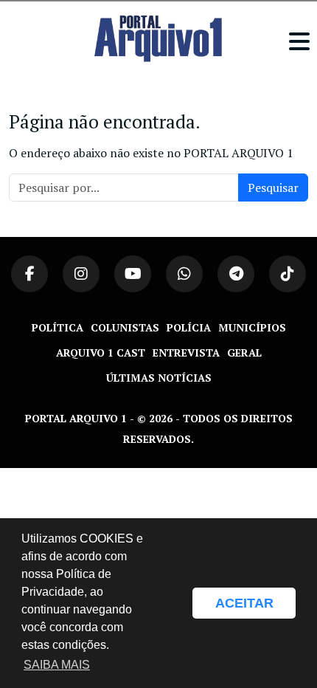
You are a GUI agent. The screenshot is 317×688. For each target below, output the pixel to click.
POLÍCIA (189, 327)
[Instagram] (81, 273)
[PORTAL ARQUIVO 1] (158, 38)
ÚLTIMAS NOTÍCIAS (159, 378)
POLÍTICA (57, 327)
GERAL (244, 352)
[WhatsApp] (184, 273)
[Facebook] (29, 273)
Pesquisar (273, 187)
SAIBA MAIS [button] (57, 664)
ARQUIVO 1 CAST (100, 352)
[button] (174, 603)
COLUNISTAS (125, 327)
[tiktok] (287, 273)
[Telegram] (235, 273)
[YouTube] (132, 273)
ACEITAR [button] (244, 603)
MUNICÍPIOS (252, 327)
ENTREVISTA (186, 352)
